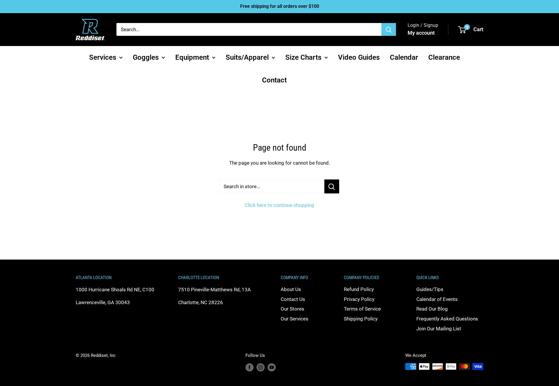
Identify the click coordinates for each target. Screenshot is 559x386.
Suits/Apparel (247, 57)
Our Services (294, 319)
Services (102, 57)
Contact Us (293, 299)
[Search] (388, 29)
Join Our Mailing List (438, 329)
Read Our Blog (432, 309)
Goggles (146, 57)
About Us (291, 289)
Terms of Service (362, 309)
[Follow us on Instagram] (260, 367)
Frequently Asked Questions (447, 319)
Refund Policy (359, 289)
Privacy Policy (359, 299)
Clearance (444, 57)
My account (421, 33)
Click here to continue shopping (279, 205)
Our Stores (292, 309)
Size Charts (303, 57)
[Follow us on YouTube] (272, 367)
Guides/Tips (429, 289)
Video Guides (359, 57)
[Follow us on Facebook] (249, 367)
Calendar (404, 57)
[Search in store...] (331, 186)
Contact (274, 80)
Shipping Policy (361, 319)
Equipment (192, 57)
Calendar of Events (437, 299)
